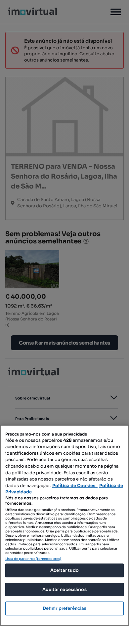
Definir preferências (65, 608)
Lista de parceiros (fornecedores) (33, 559)
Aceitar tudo (64, 570)
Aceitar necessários (64, 589)
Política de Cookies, (75, 485)
